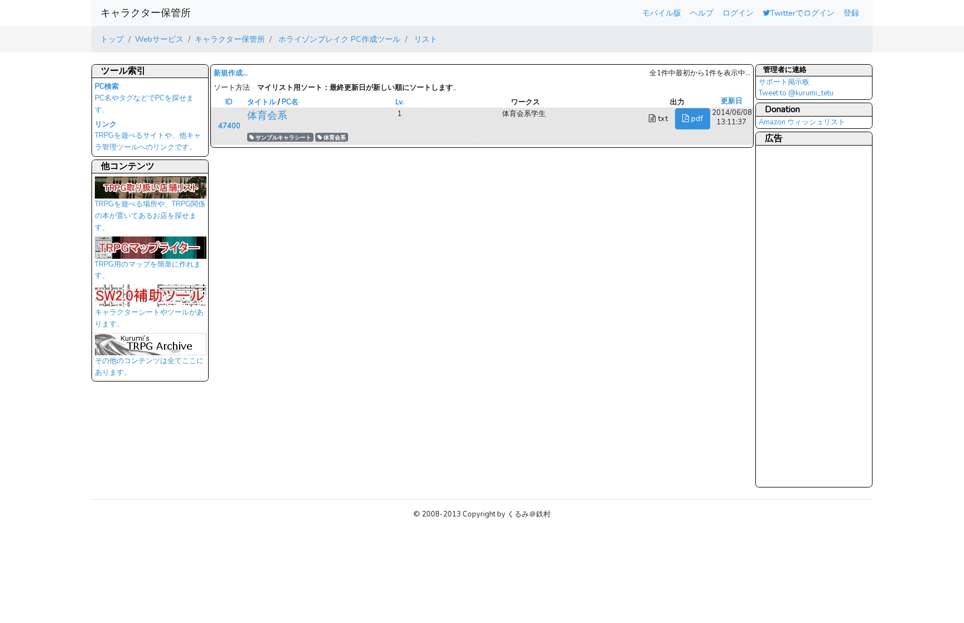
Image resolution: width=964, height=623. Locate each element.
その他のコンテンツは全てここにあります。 (149, 367)
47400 (229, 126)
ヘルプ (702, 12)
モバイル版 (661, 12)
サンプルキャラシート (282, 137)
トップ (112, 39)
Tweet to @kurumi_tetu (796, 93)
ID (229, 102)
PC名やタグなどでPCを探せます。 (144, 98)
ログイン (738, 12)
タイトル (261, 102)
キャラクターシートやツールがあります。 (149, 318)
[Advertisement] (803, 315)
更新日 (732, 101)
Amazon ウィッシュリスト (802, 122)
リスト (424, 39)
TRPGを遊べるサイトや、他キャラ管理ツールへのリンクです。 (148, 136)
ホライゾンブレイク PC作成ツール (338, 39)
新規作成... (231, 73)
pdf (696, 118)
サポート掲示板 (784, 82)
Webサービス (159, 39)
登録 (851, 12)
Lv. (400, 102)
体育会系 (267, 115)
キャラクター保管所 (145, 13)
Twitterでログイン (802, 12)
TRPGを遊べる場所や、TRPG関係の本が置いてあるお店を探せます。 (150, 215)
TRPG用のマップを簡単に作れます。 (148, 270)
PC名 (290, 102)
